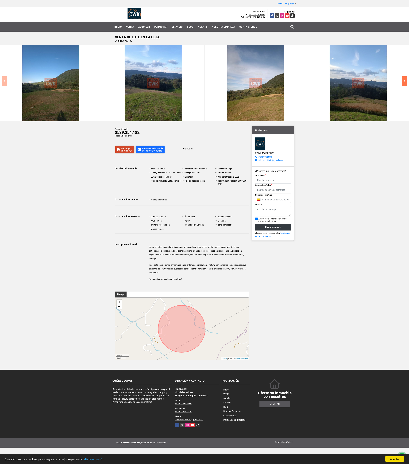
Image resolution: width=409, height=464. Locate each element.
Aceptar (394, 459)
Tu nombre (260, 175)
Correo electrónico (263, 185)
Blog (190, 27)
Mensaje (259, 204)
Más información (93, 459)
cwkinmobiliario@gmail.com (270, 160)
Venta (130, 27)
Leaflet (224, 358)
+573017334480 (253, 17)
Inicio (118, 27)
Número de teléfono (264, 195)
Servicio (177, 27)
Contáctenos (248, 27)
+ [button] (119, 302)
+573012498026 (257, 14)
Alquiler (144, 27)
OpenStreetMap (241, 358)
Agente (203, 27)
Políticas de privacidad (234, 420)
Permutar (160, 27)
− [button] (119, 307)
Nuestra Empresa (223, 27)
